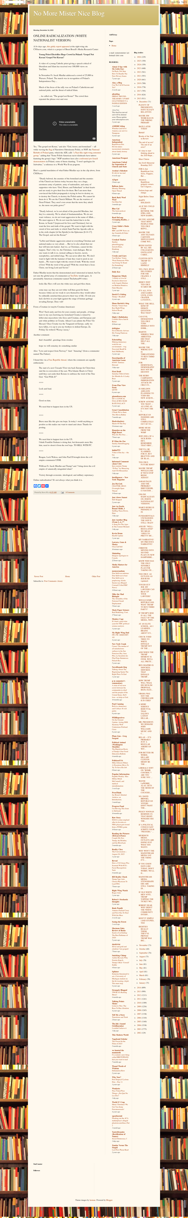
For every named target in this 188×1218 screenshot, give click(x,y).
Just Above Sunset (119, 497)
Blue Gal (115, 208)
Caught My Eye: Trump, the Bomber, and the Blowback (119, 840)
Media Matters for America (119, 565)
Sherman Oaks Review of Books (119, 929)
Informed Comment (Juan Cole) (120, 462)
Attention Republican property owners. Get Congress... (146, 183)
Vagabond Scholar (119, 1038)
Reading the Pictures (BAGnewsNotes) (120, 834)
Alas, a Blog (117, 82)
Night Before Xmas (146, 196)
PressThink (116, 792)
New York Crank (119, 643)
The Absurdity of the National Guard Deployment (120, 601)
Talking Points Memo (118, 1002)
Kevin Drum (117, 533)
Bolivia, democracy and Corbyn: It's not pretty (119, 708)
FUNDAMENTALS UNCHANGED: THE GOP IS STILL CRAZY (146, 519)
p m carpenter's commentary (118, 681)
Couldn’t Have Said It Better (120, 320)
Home (67, 576)
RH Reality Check (119, 876)
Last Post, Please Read (120, 1150)
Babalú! (142, 132)
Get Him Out (117, 202)
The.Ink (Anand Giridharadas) (119, 1024)
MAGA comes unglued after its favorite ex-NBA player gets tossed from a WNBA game (121, 823)
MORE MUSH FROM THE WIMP (144, 430)
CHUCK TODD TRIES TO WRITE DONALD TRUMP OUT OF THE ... (145, 642)
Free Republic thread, (57, 359)
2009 (139, 1006)
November (143, 945)
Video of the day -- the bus (120, 453)
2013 (139, 991)
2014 (139, 987)
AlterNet (115, 110)
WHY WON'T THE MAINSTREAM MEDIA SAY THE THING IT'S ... (146, 855)
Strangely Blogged (119, 990)
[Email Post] (62, 492)
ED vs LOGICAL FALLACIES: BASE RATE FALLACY (119, 401)
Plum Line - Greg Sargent (119, 737)
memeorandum (118, 570)
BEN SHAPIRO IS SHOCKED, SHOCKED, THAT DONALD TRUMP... (146, 671)
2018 (139, 87)
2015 (139, 98)
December (143, 101)
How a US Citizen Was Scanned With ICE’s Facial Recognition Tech (120, 866)
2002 (139, 1032)
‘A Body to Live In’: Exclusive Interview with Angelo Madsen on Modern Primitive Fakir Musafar (120, 283)
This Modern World (120, 1034)
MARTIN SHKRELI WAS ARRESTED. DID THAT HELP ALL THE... (146, 338)
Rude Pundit (117, 908)
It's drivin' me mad (119, 173)
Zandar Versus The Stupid (120, 1146)
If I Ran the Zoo (119, 441)
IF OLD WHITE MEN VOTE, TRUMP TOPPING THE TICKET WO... (146, 897)
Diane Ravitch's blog (120, 303)
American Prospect (120, 158)
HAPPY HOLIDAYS (144, 201)
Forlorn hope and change (145, 191)
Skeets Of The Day (119, 423)
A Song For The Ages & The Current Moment (121, 525)
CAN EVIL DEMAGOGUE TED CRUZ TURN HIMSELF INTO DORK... (146, 322)
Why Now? (116, 1077)
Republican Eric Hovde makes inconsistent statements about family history (120, 148)
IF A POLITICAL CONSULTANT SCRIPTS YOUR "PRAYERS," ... (146, 828)
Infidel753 (116, 450)
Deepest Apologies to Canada (120, 556)
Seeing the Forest (119, 921)
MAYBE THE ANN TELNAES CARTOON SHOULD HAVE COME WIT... (146, 237)
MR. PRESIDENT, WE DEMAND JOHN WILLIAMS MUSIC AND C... (146, 728)
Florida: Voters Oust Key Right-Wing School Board (119, 308)
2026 (139, 57)
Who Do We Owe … (120, 434)
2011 (139, 999)
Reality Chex (117, 849)
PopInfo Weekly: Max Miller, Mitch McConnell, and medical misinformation (120, 781)
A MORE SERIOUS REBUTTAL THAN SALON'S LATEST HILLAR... (145, 711)
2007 (139, 1014)
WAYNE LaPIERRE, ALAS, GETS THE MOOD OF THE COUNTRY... (146, 787)
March (142, 975)
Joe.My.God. (117, 483)
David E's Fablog (119, 294)
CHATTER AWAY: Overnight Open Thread (119, 488)
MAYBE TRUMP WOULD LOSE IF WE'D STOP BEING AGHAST (146, 473)
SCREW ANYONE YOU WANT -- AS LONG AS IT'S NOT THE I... (146, 406)
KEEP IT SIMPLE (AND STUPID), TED (146, 920)
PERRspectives (118, 717)
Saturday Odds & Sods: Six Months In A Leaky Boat (121, 376)
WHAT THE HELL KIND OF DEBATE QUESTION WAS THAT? (146, 308)
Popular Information (121, 774)
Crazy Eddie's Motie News (120, 227)
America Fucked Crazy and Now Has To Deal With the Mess (120, 912)
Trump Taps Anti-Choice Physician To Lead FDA (119, 881)
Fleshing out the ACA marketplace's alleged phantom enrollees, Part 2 (121, 1122)
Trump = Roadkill (118, 296)
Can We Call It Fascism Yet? (120, 86)
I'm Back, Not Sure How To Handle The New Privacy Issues (119, 73)
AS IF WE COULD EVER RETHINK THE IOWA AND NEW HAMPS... (146, 211)
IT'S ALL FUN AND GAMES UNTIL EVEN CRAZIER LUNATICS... (145, 295)
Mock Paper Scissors (120, 610)
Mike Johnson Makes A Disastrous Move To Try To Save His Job (120, 765)
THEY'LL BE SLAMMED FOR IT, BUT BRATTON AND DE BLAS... (146, 454)
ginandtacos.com (119, 396)
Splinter (115, 971)
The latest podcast (119, 211)
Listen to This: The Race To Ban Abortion (120, 1007)
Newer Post (38, 576)
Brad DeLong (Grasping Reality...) (120, 218)
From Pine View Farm (119, 386)
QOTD (114, 389)
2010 (139, 1002)
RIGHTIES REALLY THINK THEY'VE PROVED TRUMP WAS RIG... (145, 933)
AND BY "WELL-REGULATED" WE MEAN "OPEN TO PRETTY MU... (146, 531)
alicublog (116, 94)
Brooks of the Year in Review (146, 137)
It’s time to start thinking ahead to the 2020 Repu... (146, 153)
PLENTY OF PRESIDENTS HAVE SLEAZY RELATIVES (146, 108)
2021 (139, 75)
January (142, 983)
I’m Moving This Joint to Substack (120, 809)
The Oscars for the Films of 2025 (118, 1042)
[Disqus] (67, 535)
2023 (139, 68)
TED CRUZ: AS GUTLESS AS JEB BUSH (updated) (145, 577)
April (141, 971)
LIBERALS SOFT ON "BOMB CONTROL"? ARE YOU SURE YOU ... (146, 772)
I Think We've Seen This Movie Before (119, 413)
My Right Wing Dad (120, 632)
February (143, 979)
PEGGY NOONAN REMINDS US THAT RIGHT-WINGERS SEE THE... (146, 816)
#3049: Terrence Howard (118, 363)
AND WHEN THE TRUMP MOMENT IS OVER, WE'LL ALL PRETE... (146, 657)
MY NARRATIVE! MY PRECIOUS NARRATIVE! (146, 542)
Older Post (96, 576)
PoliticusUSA (117, 760)
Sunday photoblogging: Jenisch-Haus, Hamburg (118, 245)
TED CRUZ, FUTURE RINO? (146, 463)
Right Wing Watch (120, 890)
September (143, 952)
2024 (139, 64)
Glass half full (117, 546)
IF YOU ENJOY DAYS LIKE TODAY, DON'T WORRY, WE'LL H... (146, 868)
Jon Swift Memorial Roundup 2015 (146, 163)
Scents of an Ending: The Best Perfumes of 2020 (120, 935)
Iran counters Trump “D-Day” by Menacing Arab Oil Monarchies (120, 468)
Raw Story (116, 817)
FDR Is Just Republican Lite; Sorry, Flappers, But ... (146, 172)
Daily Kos (116, 271)
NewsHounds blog (119, 667)
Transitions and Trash (120, 1017)
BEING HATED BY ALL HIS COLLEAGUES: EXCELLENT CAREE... (146, 250)
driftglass (116, 328)
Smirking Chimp (119, 955)
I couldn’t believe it (119, 1028)
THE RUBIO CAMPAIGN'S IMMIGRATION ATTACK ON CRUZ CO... (146, 380)
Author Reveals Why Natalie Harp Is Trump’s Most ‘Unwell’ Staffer (120, 961)
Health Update (117, 535)
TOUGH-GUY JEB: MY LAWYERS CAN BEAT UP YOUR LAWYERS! (146, 590)
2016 (139, 94)
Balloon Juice (117, 186)
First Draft (116, 371)
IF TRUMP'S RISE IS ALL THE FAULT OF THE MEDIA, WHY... (146, 616)
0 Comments (70, 492)
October (142, 949)
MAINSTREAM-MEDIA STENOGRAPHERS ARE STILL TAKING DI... (146, 882)
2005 (139, 1021)
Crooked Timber (119, 239)
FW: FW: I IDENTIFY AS (120, 636)
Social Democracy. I (119, 1138)
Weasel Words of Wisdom (119, 1067)
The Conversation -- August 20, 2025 (119, 852)
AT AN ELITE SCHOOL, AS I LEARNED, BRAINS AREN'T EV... (146, 628)
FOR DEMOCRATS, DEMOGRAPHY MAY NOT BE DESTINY (146, 367)
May (141, 967)
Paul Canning (118, 703)
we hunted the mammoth (118, 1051)
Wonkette (116, 1088)
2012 (139, 995)
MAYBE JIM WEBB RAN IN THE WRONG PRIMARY (146, 119)
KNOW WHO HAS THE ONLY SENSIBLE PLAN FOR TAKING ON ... (146, 565)
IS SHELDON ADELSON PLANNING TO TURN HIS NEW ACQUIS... (146, 393)
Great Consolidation (120, 409)
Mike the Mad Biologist (118, 595)
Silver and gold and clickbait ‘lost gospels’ (120, 947)
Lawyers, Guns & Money (119, 543)
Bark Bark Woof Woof (119, 198)
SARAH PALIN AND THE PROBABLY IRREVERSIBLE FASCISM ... (146, 486)
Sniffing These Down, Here (120, 512)
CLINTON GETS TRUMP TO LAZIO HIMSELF (146, 262)
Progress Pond (118, 806)
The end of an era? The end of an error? (146, 144)
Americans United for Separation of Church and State (119, 164)
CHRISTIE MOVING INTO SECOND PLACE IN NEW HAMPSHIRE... (146, 552)
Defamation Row (118, 1070)
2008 (139, 1010)
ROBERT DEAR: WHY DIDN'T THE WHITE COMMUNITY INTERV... (146, 910)
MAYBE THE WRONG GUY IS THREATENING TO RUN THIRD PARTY (146, 353)
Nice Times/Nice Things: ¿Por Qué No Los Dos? (120, 1093)
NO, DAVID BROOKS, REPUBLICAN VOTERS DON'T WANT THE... (146, 802)
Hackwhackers (118, 421)
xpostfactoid (117, 1115)
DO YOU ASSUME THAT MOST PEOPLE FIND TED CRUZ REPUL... (146, 224)
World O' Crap (118, 1102)
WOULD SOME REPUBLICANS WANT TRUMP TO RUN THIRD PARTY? (146, 605)
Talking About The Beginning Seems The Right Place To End (120, 671)
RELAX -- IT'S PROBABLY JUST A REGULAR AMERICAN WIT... (145, 743)
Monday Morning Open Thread (118, 189)
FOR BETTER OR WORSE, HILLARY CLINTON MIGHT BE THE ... (146, 758)
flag (50, 149)
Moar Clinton (144, 159)
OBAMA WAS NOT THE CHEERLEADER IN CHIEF (146, 697)
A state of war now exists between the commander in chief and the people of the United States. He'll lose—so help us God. (120, 691)
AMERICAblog (118, 126)
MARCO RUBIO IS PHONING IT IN (146, 509)
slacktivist (116, 944)
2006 (139, 1017)
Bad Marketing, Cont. (120, 612)
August (142, 956)
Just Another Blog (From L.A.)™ (119, 520)
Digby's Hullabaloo (120, 316)
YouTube (74, 275)
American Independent (117, 140)
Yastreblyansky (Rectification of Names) (118, 1134)
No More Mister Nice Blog (69, 13)
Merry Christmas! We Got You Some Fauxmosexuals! (120, 1106)
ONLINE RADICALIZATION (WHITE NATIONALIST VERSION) (146, 499)
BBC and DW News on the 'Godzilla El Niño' (120, 231)
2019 (139, 83)
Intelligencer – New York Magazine (120, 478)
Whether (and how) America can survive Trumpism (119, 130)
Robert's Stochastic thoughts (120, 900)
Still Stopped (117, 499)
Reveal (115, 860)
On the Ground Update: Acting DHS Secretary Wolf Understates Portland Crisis (120, 725)
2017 (139, 90)
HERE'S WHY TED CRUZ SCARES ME (145, 284)
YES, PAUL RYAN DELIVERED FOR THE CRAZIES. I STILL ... (146, 274)
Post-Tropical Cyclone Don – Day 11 (120, 1080)
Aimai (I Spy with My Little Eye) (119, 67)
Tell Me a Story (118, 1014)
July (141, 960)
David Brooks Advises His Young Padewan (120, 331)
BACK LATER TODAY (144, 127)
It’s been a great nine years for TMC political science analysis (120, 623)
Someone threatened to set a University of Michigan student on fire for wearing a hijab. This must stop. (120, 979)
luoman (92, 1200)
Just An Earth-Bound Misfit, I (118, 507)
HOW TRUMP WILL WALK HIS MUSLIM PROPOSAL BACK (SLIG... (146, 685)
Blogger (109, 1200)
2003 (139, 1029)
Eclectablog (117, 339)
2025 (139, 60)
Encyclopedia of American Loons (119, 359)
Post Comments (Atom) (53, 581)
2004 (139, 1025)
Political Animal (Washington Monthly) (119, 744)
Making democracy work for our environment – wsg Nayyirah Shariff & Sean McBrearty (119, 347)
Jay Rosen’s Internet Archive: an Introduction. (119, 797)
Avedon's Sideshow (120, 170)
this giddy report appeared (58, 46)
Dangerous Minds (119, 275)
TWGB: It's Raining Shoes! (119, 993)
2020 (139, 79)
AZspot (115, 179)
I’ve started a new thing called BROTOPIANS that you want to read (120, 1057)
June (141, 964)
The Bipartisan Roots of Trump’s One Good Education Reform (120, 751)
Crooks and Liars (119, 255)
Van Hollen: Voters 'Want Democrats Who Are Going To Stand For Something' (120, 261)
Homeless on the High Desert (119, 431)
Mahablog (116, 553)
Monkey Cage (117, 618)
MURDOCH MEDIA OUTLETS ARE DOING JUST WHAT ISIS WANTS (146, 841)
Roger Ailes (116, 892)
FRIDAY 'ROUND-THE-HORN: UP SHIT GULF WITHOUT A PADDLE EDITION (120, 100)
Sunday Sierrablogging (120, 443)
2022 (139, 72)
